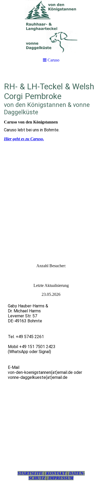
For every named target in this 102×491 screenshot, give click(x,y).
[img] (51, 26)
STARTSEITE (30, 473)
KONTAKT (56, 473)
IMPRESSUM (60, 478)
